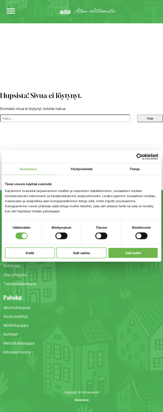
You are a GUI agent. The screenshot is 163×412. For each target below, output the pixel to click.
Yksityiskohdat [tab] (81, 169)
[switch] (61, 236)
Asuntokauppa (16, 307)
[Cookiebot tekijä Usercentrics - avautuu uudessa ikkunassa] (139, 157)
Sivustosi (81, 400)
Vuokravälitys (15, 316)
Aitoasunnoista (17, 352)
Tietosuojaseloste (19, 284)
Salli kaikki (133, 253)
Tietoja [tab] (135, 169)
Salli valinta (81, 253)
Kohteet (10, 334)
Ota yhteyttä (15, 275)
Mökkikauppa (15, 325)
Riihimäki (11, 266)
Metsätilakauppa (18, 343)
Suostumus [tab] (28, 169)
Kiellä (30, 253)
